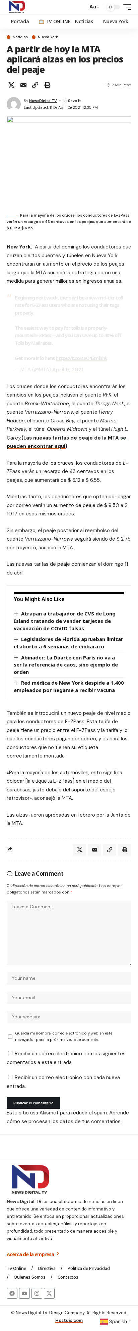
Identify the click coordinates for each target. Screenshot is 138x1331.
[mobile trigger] (125, 7)
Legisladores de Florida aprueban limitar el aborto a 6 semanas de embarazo (68, 643)
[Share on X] (11, 85)
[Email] (23, 85)
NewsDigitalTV (43, 100)
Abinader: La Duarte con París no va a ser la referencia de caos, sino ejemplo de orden (66, 664)
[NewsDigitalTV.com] (16, 7)
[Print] (47, 85)
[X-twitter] (49, 1293)
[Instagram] (36, 1293)
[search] (81, 7)
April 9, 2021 (67, 369)
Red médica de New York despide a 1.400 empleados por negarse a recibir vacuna (69, 686)
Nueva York (48, 37)
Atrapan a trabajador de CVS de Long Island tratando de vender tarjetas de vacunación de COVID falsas (65, 620)
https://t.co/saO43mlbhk (81, 358)
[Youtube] (24, 1293)
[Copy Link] (35, 85)
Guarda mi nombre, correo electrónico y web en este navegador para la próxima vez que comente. (63, 1036)
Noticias (20, 37)
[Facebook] (12, 1293)
